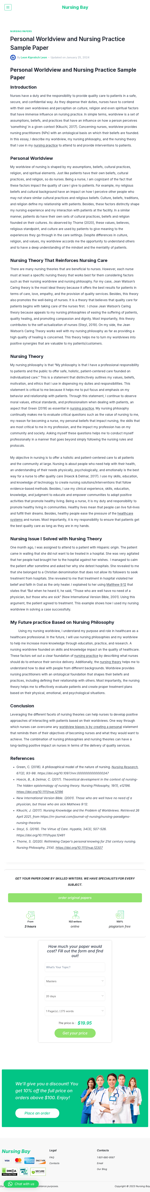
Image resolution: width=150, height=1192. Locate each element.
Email (100, 1163)
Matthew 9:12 (116, 584)
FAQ (51, 1157)
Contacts (54, 1163)
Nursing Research (125, 767)
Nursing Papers (21, 31)
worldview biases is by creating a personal (90, 727)
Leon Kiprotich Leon (34, 57)
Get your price (75, 1033)
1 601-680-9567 (106, 1157)
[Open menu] (8, 7)
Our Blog (102, 1169)
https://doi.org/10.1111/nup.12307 (79, 847)
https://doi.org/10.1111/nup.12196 (39, 792)
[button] (21, 1184)
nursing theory (110, 662)
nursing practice (46, 145)
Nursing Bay (16, 1151)
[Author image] (13, 57)
